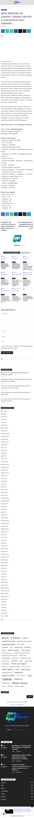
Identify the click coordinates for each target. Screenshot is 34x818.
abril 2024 (3, 487)
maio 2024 (3, 484)
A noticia (15, 638)
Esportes (7, 6)
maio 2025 (3, 453)
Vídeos (27, 811)
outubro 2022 (4, 526)
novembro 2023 (5, 501)
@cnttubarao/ (17, 704)
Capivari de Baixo (8, 644)
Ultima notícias (6, 683)
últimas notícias (19, 686)
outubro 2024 (4, 470)
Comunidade (4, 791)
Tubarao (29, 675)
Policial (3, 788)
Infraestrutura (6, 658)
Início (2, 6)
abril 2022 (3, 543)
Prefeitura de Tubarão (18, 664)
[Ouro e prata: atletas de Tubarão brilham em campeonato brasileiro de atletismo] (17, 275)
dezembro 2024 (5, 464)
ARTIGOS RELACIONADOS (12, 252)
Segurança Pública (8, 675)
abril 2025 (3, 456)
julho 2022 (3, 534)
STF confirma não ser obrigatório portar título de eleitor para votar (25, 225)
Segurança (18, 672)
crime (11, 647)
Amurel (5, 638)
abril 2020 (3, 610)
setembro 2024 (5, 473)
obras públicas (5, 661)
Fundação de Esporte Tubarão (21, 653)
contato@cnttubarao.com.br (19, 729)
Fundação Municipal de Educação (9, 655)
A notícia (25, 638)
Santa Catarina (7, 669)
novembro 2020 (5, 590)
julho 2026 (3, 414)
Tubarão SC (18, 679)
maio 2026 (3, 419)
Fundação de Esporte (7, 653)
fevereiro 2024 (4, 492)
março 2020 (4, 613)
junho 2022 (4, 537)
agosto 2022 (4, 531)
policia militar (28, 661)
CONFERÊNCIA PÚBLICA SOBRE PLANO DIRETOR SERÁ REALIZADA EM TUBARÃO (16, 266)
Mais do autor (25, 252)
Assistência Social (8, 641)
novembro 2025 (5, 436)
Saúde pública (26, 669)
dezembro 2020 (5, 588)
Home (4, 808)
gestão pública (23, 655)
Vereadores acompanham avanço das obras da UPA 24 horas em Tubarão (16, 298)
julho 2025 (3, 447)
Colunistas (14, 811)
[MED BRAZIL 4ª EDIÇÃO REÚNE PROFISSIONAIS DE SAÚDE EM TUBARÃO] (6, 259)
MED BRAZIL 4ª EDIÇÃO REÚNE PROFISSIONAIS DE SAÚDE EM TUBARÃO (5, 266)
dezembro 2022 (5, 520)
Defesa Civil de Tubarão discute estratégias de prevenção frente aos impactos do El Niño (6, 299)
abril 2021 (3, 576)
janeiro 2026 (4, 430)
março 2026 (4, 425)
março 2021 (4, 579)
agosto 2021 (4, 565)
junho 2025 (4, 450)
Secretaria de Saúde (7, 672)
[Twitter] (21, 733)
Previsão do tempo (14, 666)
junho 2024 (4, 481)
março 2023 (4, 515)
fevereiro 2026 (4, 428)
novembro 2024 (5, 467)
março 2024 (4, 489)
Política (3, 794)
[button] (31, 2)
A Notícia (3, 782)
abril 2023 (3, 512)
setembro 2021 (5, 562)
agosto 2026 (4, 411)
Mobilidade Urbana (26, 658)
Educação (27, 647)
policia (21, 661)
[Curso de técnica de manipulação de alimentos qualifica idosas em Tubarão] (28, 291)
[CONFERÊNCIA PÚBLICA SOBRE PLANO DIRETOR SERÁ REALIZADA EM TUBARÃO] (17, 259)
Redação (17, 245)
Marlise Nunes (15, 658)
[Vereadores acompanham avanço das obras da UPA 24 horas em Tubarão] (17, 291)
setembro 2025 (5, 442)
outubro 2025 (4, 439)
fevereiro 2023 (4, 517)
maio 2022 (3, 540)
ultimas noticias (19, 683)
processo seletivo (26, 666)
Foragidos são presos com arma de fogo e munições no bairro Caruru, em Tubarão (8, 226)
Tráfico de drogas (21, 675)
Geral (2, 262)
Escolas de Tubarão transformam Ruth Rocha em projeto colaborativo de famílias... (21, 767)
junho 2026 (4, 416)
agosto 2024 (4, 475)
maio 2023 (3, 509)
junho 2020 (4, 604)
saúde (17, 669)
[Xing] (17, 247)
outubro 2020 (4, 593)
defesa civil (18, 647)
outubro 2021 (4, 560)
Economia (3, 799)
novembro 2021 (5, 557)
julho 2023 (3, 506)
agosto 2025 (4, 444)
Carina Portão (20, 644)
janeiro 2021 (4, 585)
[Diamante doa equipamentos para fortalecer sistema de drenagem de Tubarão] (28, 275)
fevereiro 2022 (4, 548)
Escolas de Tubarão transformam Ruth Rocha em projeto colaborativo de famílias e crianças (28, 266)
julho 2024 (3, 478)
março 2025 (4, 459)
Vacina (3, 686)
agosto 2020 (4, 599)
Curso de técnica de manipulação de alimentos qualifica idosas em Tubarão (28, 298)
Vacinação (10, 686)
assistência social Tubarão (24, 641)
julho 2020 (3, 602)
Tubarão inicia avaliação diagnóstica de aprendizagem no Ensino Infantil (5, 282)
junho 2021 (4, 571)
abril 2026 (3, 422)
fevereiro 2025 (4, 461)
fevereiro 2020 (4, 616)
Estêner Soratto (13, 650)
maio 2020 (3, 607)
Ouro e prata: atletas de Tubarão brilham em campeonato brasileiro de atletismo (17, 282)
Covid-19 (5, 647)
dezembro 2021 (5, 554)
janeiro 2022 (4, 551)
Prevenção (4, 666)
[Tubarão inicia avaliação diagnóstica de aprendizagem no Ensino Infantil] (6, 275)
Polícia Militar (5, 664)
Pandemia (14, 661)
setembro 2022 (5, 529)
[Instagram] (17, 733)
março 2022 (4, 546)
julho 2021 (3, 568)
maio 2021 (3, 574)
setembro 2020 (5, 596)
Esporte (4, 650)
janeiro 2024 (4, 495)
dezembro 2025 (5, 433)
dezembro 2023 (5, 498)
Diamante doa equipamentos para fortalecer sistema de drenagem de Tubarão (27, 282)
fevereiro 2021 (4, 582)
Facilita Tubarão (25, 650)
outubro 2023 (4, 503)
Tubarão (7, 679)
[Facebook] (13, 733)
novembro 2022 (5, 523)
